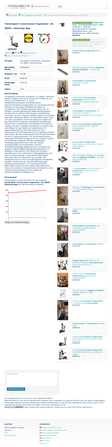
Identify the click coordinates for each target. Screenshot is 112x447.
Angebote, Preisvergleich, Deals (51, 427)
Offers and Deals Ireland (48, 435)
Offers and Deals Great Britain (50, 433)
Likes (6, 433)
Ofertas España (46, 438)
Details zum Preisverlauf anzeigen (17, 222)
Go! (60, 6)
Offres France (45, 441)
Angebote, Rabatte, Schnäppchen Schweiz (54, 430)
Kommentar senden (17, 389)
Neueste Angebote (10, 435)
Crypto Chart (43, 443)
